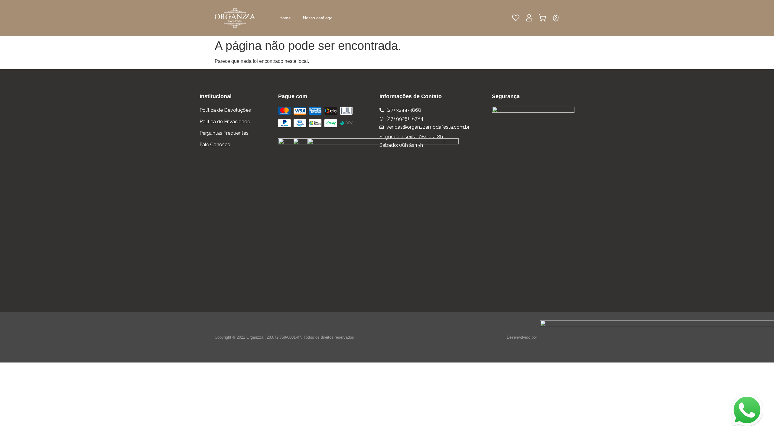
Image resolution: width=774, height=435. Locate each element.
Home (285, 17)
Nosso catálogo (318, 17)
